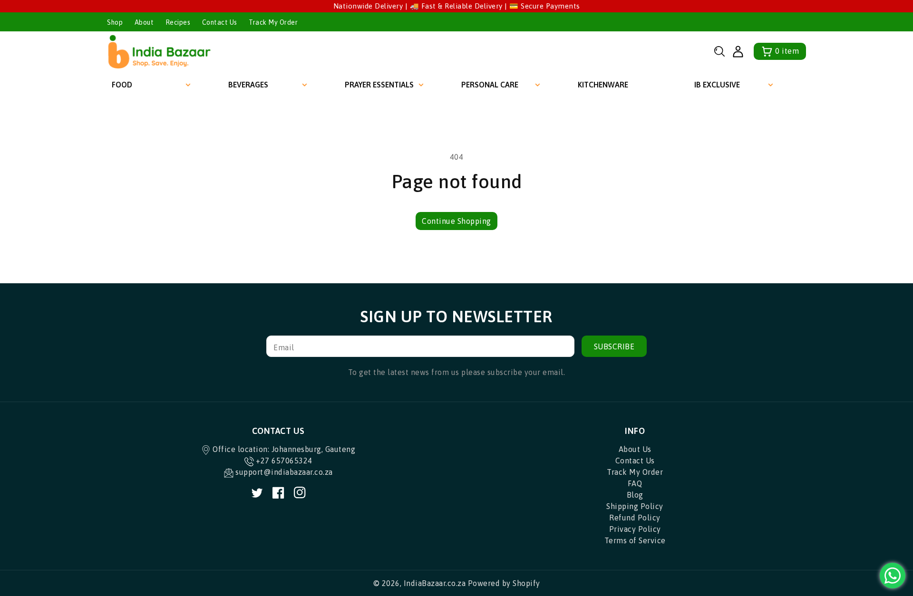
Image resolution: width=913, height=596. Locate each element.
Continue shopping (456, 221)
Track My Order (273, 22)
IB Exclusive (717, 84)
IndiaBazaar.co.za (435, 583)
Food (122, 84)
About (144, 22)
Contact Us (219, 22)
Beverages (248, 84)
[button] (719, 51)
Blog (635, 494)
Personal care (489, 84)
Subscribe (614, 346)
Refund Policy (634, 517)
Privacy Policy (635, 529)
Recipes (178, 22)
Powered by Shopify (504, 583)
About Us (635, 449)
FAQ (635, 483)
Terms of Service (635, 540)
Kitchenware (603, 84)
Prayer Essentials (379, 84)
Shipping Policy (634, 506)
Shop (115, 22)
